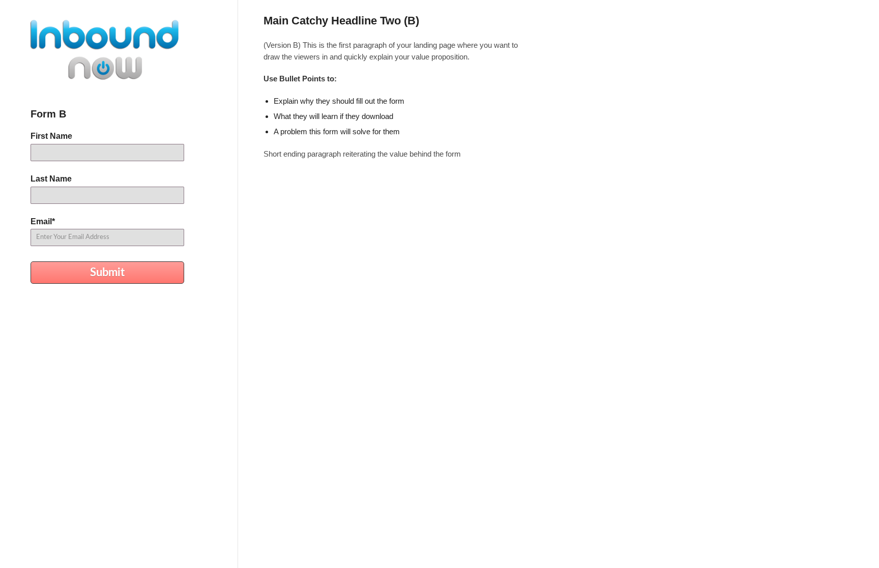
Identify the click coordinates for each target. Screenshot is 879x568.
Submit (107, 272)
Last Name (51, 178)
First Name (51, 136)
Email (43, 221)
